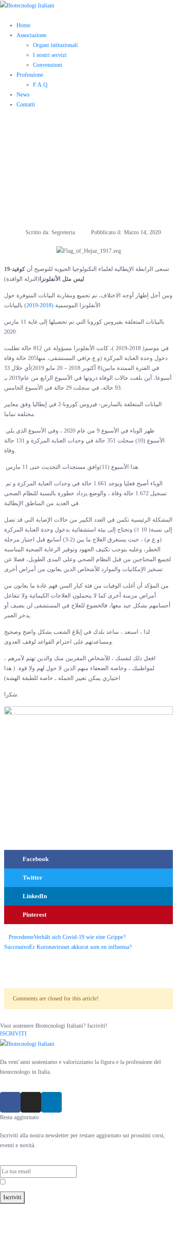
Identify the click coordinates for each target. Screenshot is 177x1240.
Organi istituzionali (55, 45)
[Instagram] (31, 1102)
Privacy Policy (49, 1182)
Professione (29, 75)
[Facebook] (10, 1102)
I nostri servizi (50, 55)
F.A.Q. (41, 85)
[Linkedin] (51, 1102)
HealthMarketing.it (22, 1228)
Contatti (25, 104)
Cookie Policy (110, 1218)
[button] (88, 859)
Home (23, 25)
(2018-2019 (40, 305)
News (22, 95)
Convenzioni (47, 65)
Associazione (31, 35)
